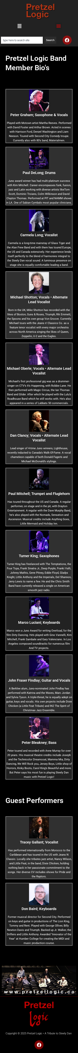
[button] (19, 27)
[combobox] (22, 40)
